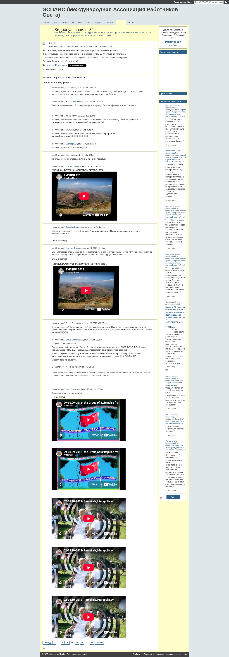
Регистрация (180, 2)
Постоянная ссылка (53, 87)
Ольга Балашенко (73, 166)
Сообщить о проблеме (154, 654)
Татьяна (69, 87)
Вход (189, 2)
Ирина (68, 116)
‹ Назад (47, 642)
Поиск (226, 2)
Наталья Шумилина (74, 248)
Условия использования (176, 654)
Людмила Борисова (74, 227)
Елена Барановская (74, 323)
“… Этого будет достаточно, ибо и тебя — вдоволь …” (175, 421)
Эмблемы (137, 654)
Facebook (62, 65)
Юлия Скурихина (89, 32)
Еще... (173, 497)
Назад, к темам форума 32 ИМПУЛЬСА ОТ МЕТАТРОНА (84, 36)
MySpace (50, 65)
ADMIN (62, 654)
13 (82, 642)
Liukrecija (70, 144)
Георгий (168, 105)
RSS (44, 647)
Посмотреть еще (172, 363)
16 (92, 642)
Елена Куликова (73, 101)
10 (67, 642)
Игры (172, 327)
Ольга (68, 130)
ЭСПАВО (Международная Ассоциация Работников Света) (110, 12)
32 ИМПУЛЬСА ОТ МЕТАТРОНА (135, 32)
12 (77, 642)
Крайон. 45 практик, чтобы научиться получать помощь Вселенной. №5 (175, 114)
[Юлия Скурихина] (47, 36)
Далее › (99, 642)
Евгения (69, 155)
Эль (167, 376)
